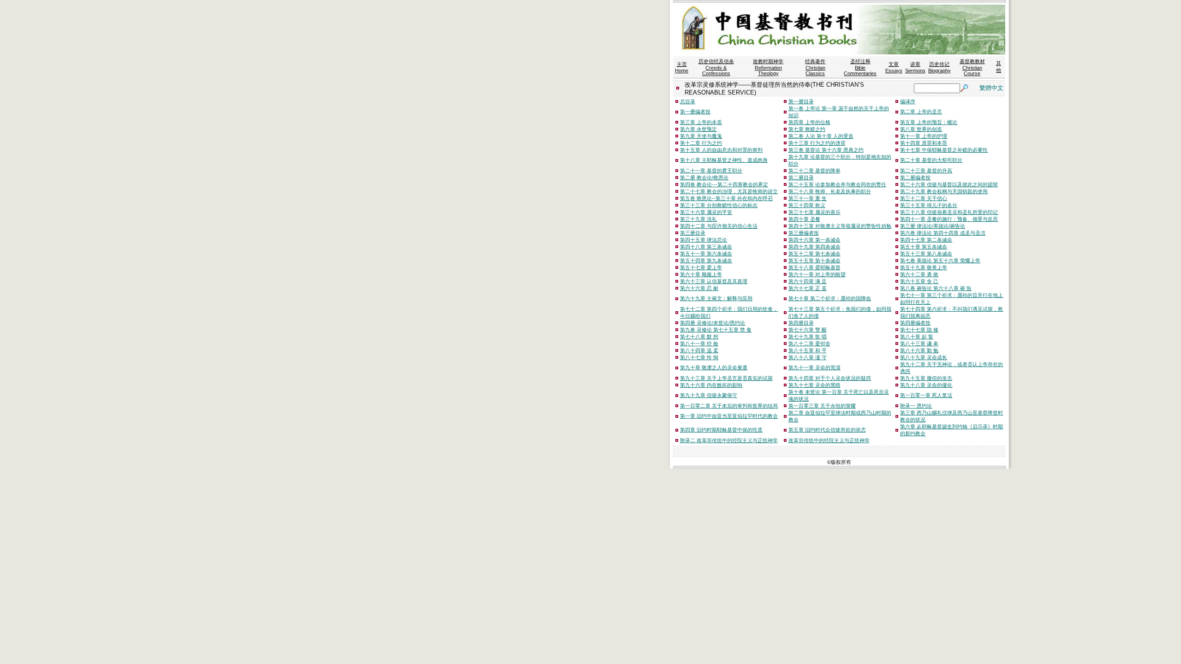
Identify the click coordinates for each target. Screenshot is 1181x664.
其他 (998, 66)
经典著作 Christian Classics (815, 67)
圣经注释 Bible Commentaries (860, 67)
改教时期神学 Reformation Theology (768, 67)
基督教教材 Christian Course (972, 67)
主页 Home (681, 67)
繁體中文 (991, 87)
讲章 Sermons (915, 67)
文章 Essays (893, 67)
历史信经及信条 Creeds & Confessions (716, 67)
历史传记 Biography (939, 67)
